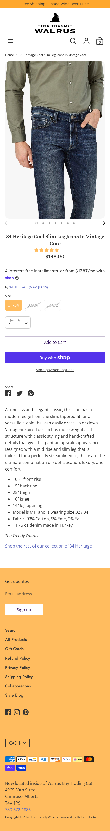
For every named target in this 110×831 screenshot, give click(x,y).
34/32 (52, 305)
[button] (47, 250)
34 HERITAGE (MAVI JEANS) (28, 287)
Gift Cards (14, 649)
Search (11, 630)
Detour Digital (87, 817)
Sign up (24, 609)
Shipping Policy (19, 677)
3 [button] (49, 223)
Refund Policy (17, 658)
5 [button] (61, 223)
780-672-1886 (18, 810)
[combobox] (18, 322)
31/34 (13, 305)
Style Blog (14, 695)
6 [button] (68, 223)
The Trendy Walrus (44, 817)
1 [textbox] (10, 324)
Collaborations (18, 686)
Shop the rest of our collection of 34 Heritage (48, 546)
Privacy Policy (17, 667)
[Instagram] (17, 712)
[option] (55, 140)
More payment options (55, 369)
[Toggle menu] (10, 41)
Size (8, 296)
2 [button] (43, 223)
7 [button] (74, 223)
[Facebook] (8, 712)
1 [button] (36, 223)
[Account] (86, 39)
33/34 (33, 305)
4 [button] (55, 223)
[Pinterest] (26, 712)
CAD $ (15, 743)
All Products (16, 639)
